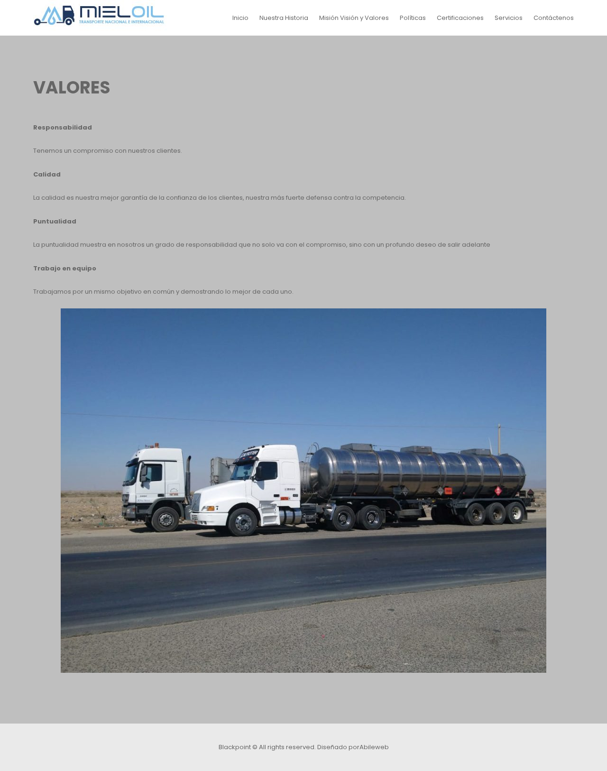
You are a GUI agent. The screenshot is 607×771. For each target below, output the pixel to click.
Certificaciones (460, 17)
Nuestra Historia (283, 17)
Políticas (413, 17)
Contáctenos (553, 17)
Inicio (240, 17)
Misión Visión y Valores (354, 17)
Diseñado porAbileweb (353, 747)
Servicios (509, 17)
